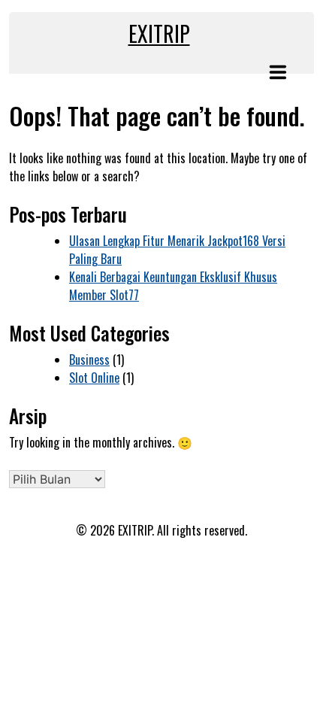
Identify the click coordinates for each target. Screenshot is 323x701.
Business (89, 359)
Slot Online (94, 378)
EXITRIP (159, 33)
